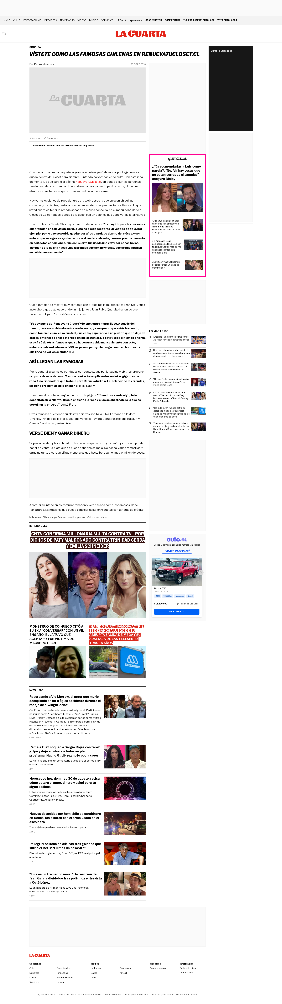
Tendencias (67, 20)
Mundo (93, 20)
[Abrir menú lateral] (5, 33)
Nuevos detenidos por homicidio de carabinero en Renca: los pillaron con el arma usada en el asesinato (65, 818)
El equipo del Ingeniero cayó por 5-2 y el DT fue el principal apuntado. (64, 855)
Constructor (153, 20)
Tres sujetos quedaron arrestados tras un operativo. (60, 827)
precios (81, 517)
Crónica (35, 47)
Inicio (6, 20)
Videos (82, 20)
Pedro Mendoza (44, 64)
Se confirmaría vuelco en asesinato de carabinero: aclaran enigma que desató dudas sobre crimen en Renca (171, 368)
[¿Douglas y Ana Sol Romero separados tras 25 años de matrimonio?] (194, 265)
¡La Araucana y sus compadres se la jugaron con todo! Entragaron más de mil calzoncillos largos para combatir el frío (166, 247)
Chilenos (47, 517)
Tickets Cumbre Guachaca (198, 20)
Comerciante (172, 20)
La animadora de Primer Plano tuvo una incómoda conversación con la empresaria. (59, 889)
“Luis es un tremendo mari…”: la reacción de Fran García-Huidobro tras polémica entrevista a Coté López (65, 878)
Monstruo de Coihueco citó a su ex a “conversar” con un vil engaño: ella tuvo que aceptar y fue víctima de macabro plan (56, 634)
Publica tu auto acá (177, 550)
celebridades (101, 517)
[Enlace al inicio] (177, 159)
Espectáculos (32, 20)
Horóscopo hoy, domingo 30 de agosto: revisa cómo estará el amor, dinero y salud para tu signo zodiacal (64, 783)
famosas (62, 517)
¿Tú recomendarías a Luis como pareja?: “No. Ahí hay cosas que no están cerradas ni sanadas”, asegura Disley (176, 172)
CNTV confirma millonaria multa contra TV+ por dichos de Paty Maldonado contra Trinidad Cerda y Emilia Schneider (170, 397)
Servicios (107, 20)
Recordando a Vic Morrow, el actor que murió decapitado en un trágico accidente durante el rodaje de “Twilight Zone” (65, 701)
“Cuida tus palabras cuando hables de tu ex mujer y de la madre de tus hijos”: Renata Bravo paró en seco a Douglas (166, 226)
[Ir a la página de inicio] (140, 33)
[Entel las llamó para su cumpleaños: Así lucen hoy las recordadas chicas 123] (198, 340)
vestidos (72, 517)
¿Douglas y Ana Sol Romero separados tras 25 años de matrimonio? (166, 264)
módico (89, 517)
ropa (54, 517)
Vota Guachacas (227, 20)
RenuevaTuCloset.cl (88, 182)
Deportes (50, 20)
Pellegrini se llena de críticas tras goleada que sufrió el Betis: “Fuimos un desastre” (65, 846)
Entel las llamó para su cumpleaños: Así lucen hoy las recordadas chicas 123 (171, 339)
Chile (16, 20)
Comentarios (53, 138)
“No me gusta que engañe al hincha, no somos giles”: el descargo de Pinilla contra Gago (171, 382)
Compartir (37, 138)
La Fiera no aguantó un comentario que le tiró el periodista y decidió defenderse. (65, 762)
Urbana (121, 20)
